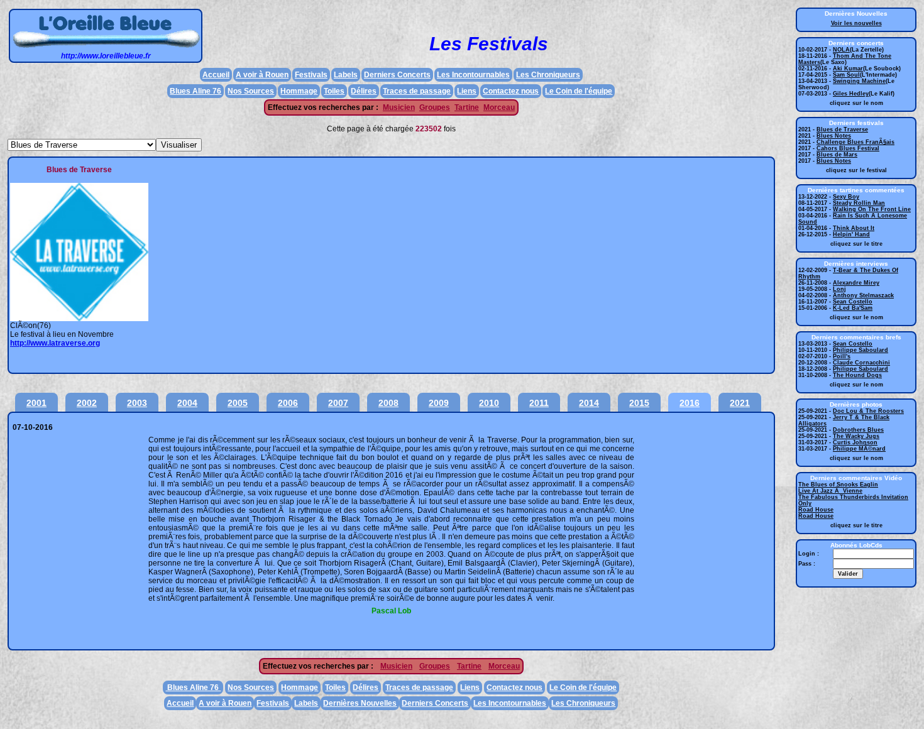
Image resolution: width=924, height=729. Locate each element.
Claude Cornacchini (861, 362)
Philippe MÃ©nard (859, 449)
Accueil (215, 74)
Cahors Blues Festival (848, 148)
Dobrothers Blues (858, 430)
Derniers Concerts (397, 74)
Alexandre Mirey (856, 283)
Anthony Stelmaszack (863, 295)
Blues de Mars (837, 154)
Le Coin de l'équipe (578, 91)
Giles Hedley (851, 93)
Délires (364, 91)
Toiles (334, 91)
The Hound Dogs (857, 375)
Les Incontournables (473, 74)
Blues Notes (834, 136)
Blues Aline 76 (195, 91)
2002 (87, 403)
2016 (689, 403)
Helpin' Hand (851, 234)
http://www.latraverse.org (55, 343)
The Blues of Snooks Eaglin (838, 484)
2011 (539, 403)
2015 (639, 403)
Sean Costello (852, 302)
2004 (187, 403)
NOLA (841, 50)
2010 (489, 403)
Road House (815, 510)
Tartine (466, 107)
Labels (346, 74)
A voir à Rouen (262, 74)
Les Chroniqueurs (548, 74)
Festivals (311, 74)
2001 (36, 403)
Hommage (298, 91)
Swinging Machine (859, 81)
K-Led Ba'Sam (852, 308)
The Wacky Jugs (856, 436)
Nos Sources (251, 91)
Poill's (841, 356)
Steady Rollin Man (859, 203)
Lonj (839, 289)
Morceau (499, 107)
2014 (589, 403)
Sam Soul (846, 75)
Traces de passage (417, 91)
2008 (388, 403)
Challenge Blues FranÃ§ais (855, 142)
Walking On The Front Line (872, 209)
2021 (740, 403)
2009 (439, 403)
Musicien (399, 107)
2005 (238, 403)
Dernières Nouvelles (360, 703)
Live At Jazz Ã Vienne (830, 491)
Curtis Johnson (855, 442)
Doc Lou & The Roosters (868, 411)
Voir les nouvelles (856, 23)
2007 (338, 403)
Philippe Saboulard (860, 350)
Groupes (434, 107)
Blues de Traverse (842, 129)
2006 (288, 403)
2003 (137, 403)
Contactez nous (511, 91)
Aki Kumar (848, 68)
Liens (466, 91)
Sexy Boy (846, 197)
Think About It (853, 228)
